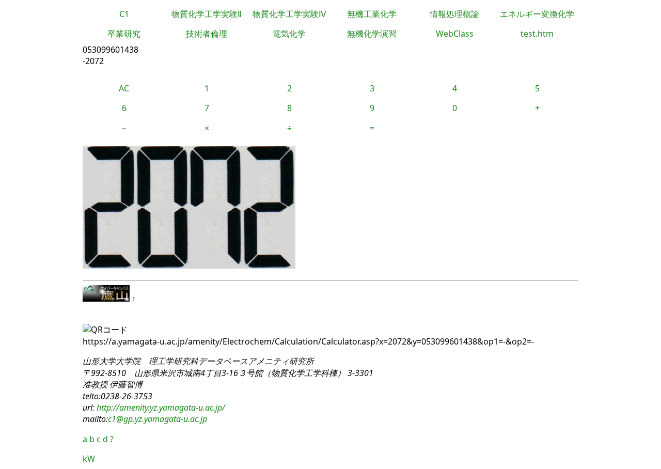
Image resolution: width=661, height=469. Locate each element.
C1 (124, 14)
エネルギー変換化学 (537, 14)
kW (89, 458)
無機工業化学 (372, 14)
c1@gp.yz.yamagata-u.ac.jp (157, 419)
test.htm (537, 33)
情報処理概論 (454, 14)
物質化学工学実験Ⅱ (206, 14)
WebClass (455, 33)
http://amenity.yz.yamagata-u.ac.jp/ (160, 407)
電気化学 (289, 33)
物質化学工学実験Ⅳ (289, 14)
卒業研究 (123, 33)
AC (124, 88)
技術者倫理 (206, 33)
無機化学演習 (372, 33)
